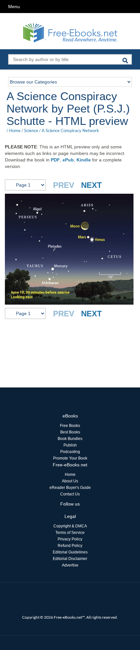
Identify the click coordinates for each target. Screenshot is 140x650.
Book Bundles (70, 438)
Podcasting (70, 451)
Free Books (70, 425)
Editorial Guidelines (70, 552)
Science (31, 130)
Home (15, 130)
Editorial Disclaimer (70, 558)
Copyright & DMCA (70, 526)
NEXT (91, 185)
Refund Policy (70, 545)
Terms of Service (70, 532)
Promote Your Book (70, 458)
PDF (55, 159)
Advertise (70, 565)
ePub (68, 159)
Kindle (84, 159)
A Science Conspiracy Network (70, 130)
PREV (63, 185)
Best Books (70, 432)
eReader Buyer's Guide (70, 487)
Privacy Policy (70, 539)
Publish (70, 445)
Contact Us (70, 494)
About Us (70, 481)
